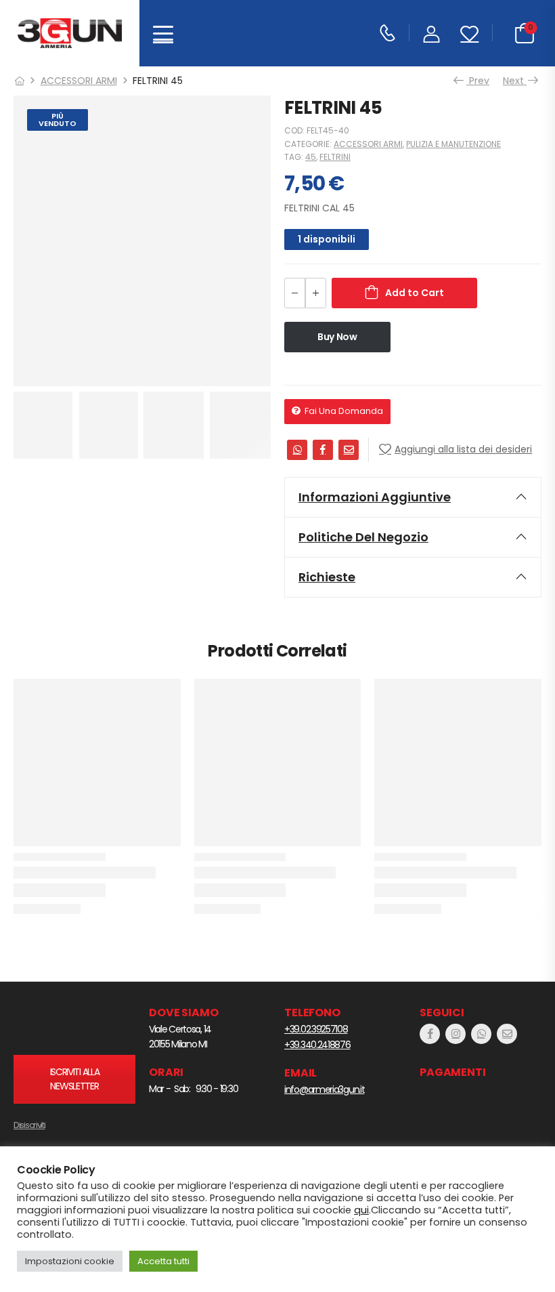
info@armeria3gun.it (324, 1089)
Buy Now (337, 336)
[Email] (348, 450)
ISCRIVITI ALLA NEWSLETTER (74, 1079)
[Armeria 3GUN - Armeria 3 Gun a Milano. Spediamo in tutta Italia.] (70, 33)
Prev (475, 80)
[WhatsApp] (297, 450)
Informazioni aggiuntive (374, 496)
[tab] (413, 497)
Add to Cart (414, 292)
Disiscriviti (29, 1125)
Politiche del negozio (363, 536)
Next (515, 80)
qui (361, 1210)
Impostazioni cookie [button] (69, 1261)
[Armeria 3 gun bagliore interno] (74, 1024)
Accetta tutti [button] (163, 1261)
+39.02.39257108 (316, 1029)
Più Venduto (57, 119)
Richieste (326, 576)
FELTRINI (335, 157)
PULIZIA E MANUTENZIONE (453, 144)
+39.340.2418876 (317, 1044)
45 (310, 157)
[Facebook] (323, 450)
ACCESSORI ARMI (79, 80)
